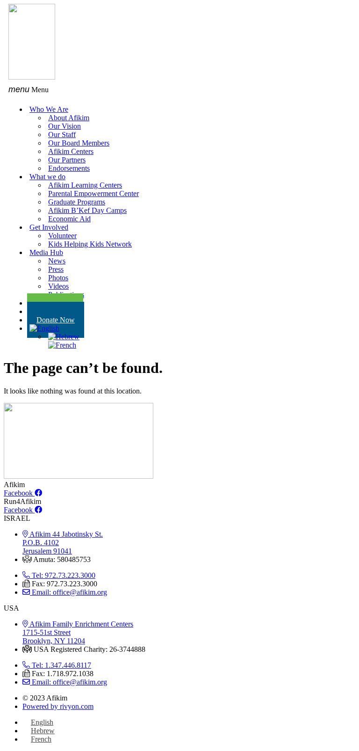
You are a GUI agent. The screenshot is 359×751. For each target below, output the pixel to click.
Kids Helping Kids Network (90, 244)
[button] (179, 89)
